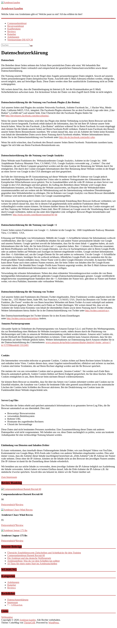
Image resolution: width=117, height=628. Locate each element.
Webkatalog (7, 617)
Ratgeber (11, 34)
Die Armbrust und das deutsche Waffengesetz (29, 558)
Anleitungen (13, 37)
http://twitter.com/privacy (97, 310)
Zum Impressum (9, 477)
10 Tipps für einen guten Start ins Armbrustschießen (32, 563)
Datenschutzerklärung (17, 599)
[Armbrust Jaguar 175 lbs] (14, 530)
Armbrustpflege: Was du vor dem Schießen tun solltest (33, 561)
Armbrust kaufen (12, 8)
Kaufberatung (14, 28)
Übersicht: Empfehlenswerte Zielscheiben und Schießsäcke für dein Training (44, 552)
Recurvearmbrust (15, 26)
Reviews (11, 31)
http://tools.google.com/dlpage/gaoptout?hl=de (35, 214)
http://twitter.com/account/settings (23, 318)
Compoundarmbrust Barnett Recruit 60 (26, 555)
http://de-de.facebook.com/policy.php (77, 137)
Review (19, 504)
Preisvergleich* (8, 504)
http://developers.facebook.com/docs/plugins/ (27, 115)
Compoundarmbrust (17, 23)
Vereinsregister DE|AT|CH (20, 39)
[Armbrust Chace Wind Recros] (17, 509)
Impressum (12, 602)
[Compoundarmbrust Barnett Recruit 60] (21, 489)
